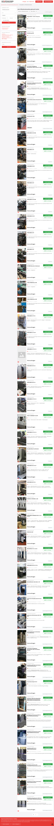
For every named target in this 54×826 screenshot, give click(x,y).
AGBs (29, 821)
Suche (9, 22)
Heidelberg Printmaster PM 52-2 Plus (34, 715)
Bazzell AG (50, 145)
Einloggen (24, 1)
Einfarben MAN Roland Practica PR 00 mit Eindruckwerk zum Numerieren (34, 699)
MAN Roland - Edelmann (5, 36)
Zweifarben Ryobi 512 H (32, 681)
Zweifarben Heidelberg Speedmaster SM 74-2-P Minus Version (33, 649)
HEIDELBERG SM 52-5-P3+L (32, 565)
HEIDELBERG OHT (30, 149)
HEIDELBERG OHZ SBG (31, 133)
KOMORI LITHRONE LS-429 (32, 498)
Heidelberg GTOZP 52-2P (32, 49)
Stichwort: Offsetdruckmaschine (23, 11)
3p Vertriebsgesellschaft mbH (47, 78)
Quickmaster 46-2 (31, 116)
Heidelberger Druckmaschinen (6, 35)
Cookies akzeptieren (5, 824)
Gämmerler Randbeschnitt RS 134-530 (34, 599)
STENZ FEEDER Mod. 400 (32, 282)
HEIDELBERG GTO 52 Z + (32, 349)
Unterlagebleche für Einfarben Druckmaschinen (33, 632)
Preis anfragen (48, 18)
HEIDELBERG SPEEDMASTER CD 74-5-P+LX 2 (34, 516)
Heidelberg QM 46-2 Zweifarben (34, 666)
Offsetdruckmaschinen (5, 28)
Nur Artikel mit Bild (6, 20)
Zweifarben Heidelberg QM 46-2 (34, 83)
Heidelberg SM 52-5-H (31, 749)
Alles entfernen (33, 11)
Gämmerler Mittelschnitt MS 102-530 (34, 616)
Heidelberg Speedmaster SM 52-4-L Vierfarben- (34, 799)
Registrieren (31, 1)
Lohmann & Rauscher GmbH (47, 128)
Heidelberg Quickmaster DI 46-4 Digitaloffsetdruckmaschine (34, 732)
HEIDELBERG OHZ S (31, 166)
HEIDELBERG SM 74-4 (31, 482)
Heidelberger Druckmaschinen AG (7, 37)
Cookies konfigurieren (16, 824)
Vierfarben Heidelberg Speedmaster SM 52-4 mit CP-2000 (34, 67)
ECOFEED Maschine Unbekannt (33, 266)
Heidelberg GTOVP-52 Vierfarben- (34, 782)
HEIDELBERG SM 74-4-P (31, 465)
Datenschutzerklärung (25, 821)
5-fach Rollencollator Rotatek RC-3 (34, 99)
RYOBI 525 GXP (30, 532)
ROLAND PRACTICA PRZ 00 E (33, 449)
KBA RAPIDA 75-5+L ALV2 (32, 548)
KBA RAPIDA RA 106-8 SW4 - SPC (33, 582)
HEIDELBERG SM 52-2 (31, 365)
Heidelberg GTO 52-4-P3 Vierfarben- (34, 765)
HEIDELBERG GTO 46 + (31, 332)
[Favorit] (18, 29)
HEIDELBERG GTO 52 (31, 315)
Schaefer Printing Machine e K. (47, 28)
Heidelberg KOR (30, 33)
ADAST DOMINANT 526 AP (32, 415)
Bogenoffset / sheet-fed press (33, 16)
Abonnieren (9, 46)
